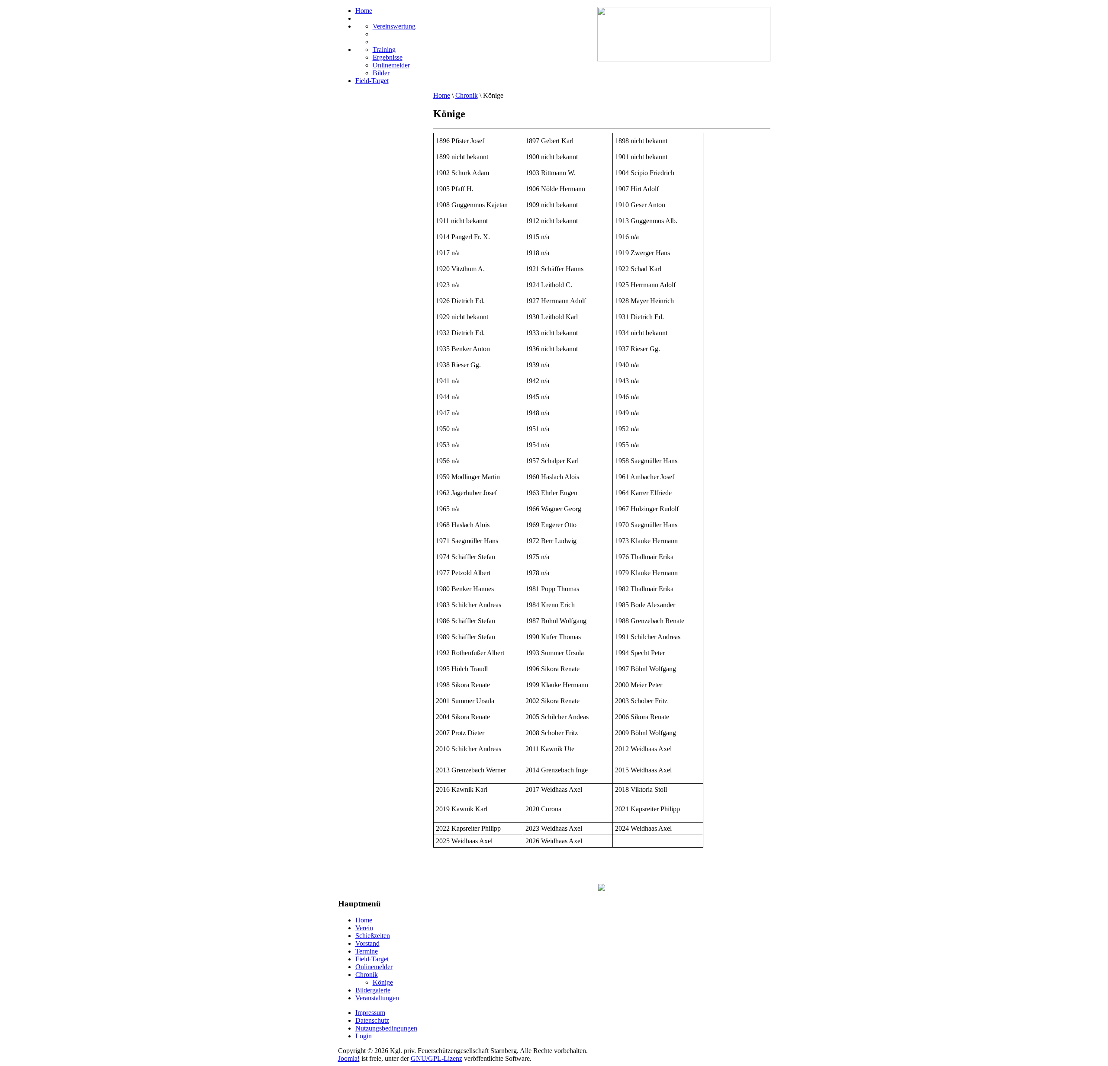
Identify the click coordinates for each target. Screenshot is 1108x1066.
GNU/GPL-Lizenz (436, 1058)
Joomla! (349, 1058)
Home (441, 95)
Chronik (466, 95)
